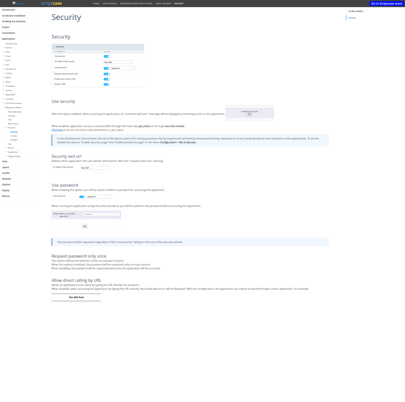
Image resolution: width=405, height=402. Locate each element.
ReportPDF (10, 94)
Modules (6, 178)
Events (11, 147)
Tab (7, 64)
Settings (11, 115)
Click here (57, 130)
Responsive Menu (13, 107)
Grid (7, 52)
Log (9, 143)
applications (110, 3)
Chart (8, 56)
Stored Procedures (14, 103)
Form (8, 60)
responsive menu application (136, 3)
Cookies (13, 135)
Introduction (8, 9)
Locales (6, 172)
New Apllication (15, 111)
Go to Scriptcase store (386, 3)
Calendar (10, 99)
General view (11, 43)
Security (11, 127)
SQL (10, 119)
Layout (5, 167)
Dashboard (11, 69)
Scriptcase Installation (13, 15)
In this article (356, 11)
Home (96, 3)
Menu (8, 81)
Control (9, 73)
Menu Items (13, 123)
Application (13, 152)
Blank (8, 77)
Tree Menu (10, 86)
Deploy (5, 190)
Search (9, 90)
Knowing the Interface (13, 21)
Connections (8, 32)
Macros (6, 196)
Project (5, 27)
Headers (14, 139)
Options (9, 47)
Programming (14, 156)
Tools (4, 161)
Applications (8, 38)
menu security (163, 3)
